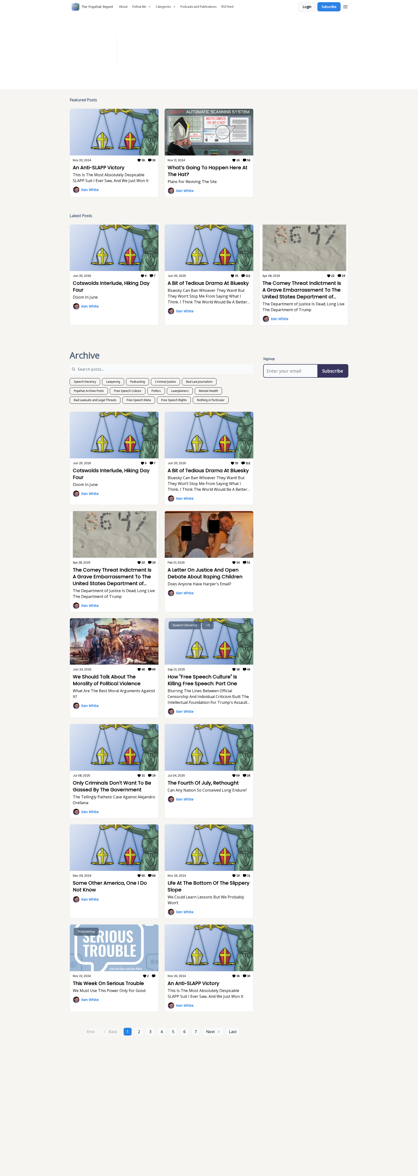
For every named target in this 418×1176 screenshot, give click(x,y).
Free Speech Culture (127, 391)
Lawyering (113, 382)
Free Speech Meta (139, 400)
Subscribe (328, 6)
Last (233, 1031)
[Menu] (345, 6)
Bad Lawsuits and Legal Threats (95, 400)
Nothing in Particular (210, 400)
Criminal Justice (165, 382)
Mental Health (208, 391)
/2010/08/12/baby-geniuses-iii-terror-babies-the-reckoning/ (248, 53)
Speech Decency (85, 382)
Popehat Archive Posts (89, 391)
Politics (156, 391)
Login (307, 6)
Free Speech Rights (174, 400)
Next (210, 1031)
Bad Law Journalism (199, 382)
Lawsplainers (180, 391)
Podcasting (137, 382)
